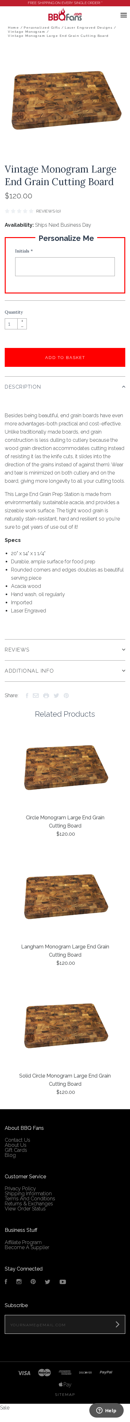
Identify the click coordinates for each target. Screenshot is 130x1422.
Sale (4, 1408)
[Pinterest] (33, 1282)
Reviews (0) (48, 211)
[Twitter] (47, 1282)
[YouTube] (63, 1282)
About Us (16, 1145)
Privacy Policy (20, 1189)
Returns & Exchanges (29, 1204)
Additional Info (29, 671)
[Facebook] (6, 1282)
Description (23, 387)
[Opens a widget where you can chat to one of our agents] (106, 1411)
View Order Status (25, 1209)
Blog (10, 1155)
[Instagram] (18, 1282)
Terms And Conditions (30, 1199)
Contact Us (17, 1140)
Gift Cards (16, 1150)
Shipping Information (28, 1194)
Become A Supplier (27, 1247)
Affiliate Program (23, 1242)
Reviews (17, 650)
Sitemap (65, 1394)
